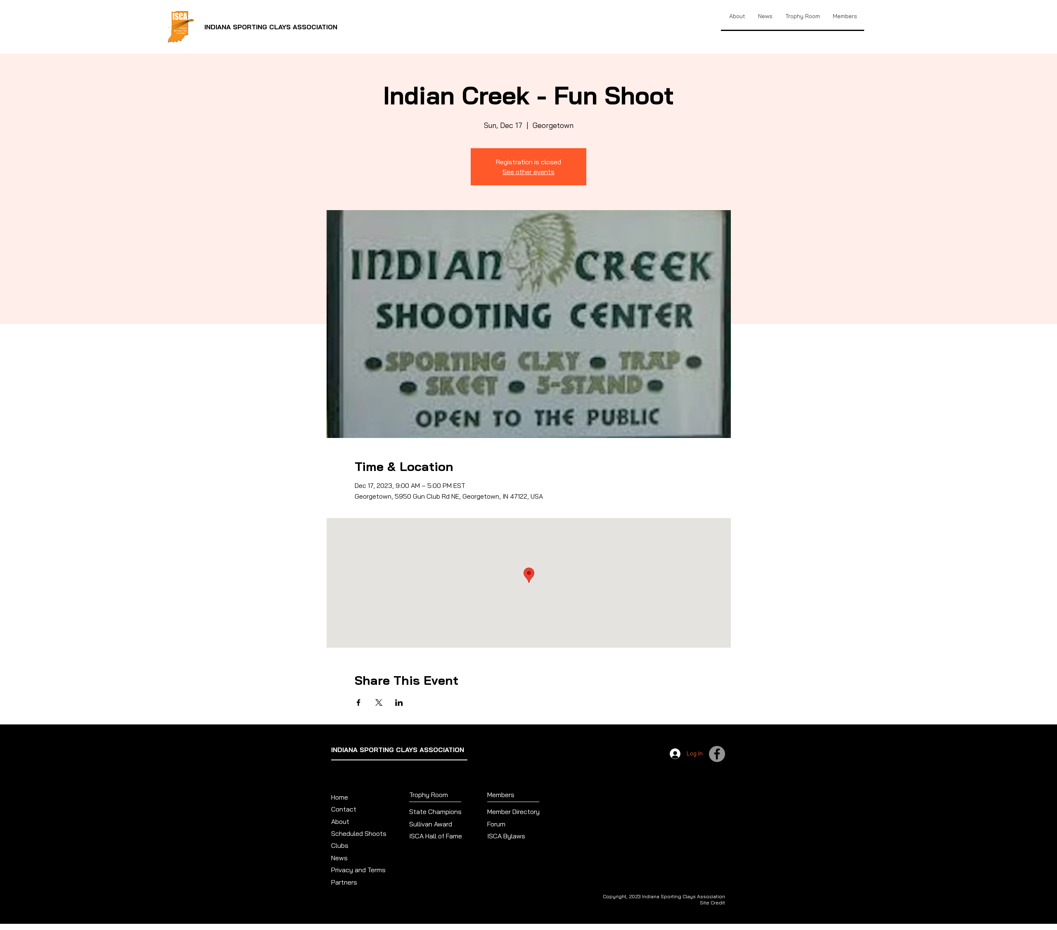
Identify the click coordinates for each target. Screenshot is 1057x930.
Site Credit (712, 902)
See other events (528, 172)
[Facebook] (717, 754)
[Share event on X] (379, 702)
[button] (802, 16)
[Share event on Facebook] (359, 702)
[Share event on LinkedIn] (399, 702)
